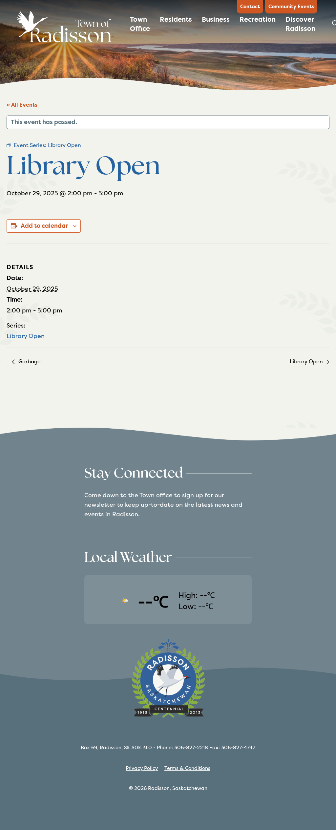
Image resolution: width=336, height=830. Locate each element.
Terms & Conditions (187, 768)
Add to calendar (44, 226)
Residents (176, 19)
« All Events (22, 104)
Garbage (29, 361)
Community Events (291, 6)
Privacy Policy (142, 768)
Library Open (26, 336)
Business (216, 19)
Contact (250, 6)
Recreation (258, 19)
